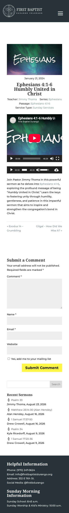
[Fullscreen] (57, 158)
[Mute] (52, 158)
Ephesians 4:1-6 (40, 103)
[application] (34, 138)
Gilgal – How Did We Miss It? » (49, 228)
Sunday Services (43, 107)
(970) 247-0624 (25, 470)
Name (11, 314)
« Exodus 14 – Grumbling (15, 228)
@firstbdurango (34, 482)
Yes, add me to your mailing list (30, 359)
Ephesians (55, 99)
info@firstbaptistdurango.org (33, 474)
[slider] (24, 170)
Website (12, 344)
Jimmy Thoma (28, 99)
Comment (14, 276)
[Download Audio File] (56, 169)
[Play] (11, 158)
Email (11, 329)
